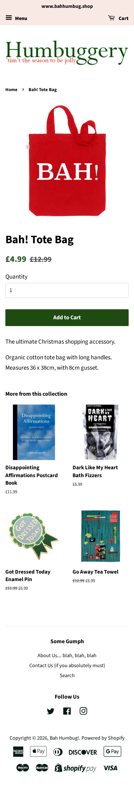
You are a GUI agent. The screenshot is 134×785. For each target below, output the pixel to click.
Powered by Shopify (103, 738)
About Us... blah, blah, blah (67, 655)
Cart (123, 18)
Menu (20, 18)
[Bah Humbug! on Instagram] (83, 712)
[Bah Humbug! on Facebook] (67, 712)
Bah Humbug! (64, 738)
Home (11, 89)
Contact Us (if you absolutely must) (67, 665)
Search (67, 675)
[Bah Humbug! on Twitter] (51, 712)
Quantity (16, 276)
